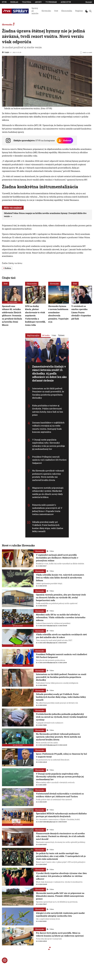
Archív (38, 2)
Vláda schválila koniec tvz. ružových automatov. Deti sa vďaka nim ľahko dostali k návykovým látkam (60, 577)
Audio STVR (66, 2)
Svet (56, 10)
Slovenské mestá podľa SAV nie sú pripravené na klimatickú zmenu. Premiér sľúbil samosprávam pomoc (60, 896)
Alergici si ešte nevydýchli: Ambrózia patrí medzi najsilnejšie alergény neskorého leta (60, 914)
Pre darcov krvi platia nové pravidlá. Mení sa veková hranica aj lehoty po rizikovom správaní (60, 934)
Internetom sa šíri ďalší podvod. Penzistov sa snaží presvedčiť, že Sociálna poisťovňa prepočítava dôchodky (48, 393)
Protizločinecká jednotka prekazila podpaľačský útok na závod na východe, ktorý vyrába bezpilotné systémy (61, 717)
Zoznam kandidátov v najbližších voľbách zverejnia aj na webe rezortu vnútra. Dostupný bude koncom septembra (48, 427)
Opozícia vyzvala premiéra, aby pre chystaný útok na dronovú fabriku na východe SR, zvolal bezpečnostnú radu (61, 597)
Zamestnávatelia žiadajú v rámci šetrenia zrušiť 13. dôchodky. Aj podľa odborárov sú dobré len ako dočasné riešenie (49, 373)
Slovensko (46, 10)
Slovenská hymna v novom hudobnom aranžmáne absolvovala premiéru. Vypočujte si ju (58, 314)
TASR (6, 52)
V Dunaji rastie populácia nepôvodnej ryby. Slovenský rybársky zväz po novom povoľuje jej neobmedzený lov (48, 444)
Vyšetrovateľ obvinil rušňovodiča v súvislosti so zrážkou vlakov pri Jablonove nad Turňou (60, 795)
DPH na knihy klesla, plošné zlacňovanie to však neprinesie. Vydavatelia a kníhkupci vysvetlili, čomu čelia (35, 315)
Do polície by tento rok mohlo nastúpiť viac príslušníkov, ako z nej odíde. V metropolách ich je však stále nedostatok (61, 856)
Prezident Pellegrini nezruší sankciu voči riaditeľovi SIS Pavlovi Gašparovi (49, 459)
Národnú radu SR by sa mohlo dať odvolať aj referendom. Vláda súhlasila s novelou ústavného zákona (60, 617)
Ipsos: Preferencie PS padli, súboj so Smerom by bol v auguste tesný (61, 755)
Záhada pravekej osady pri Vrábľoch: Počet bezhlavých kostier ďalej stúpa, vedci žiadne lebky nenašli (47, 527)
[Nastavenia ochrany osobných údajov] (4, 960)
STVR (4, 2)
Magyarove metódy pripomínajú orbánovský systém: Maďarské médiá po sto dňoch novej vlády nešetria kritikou (48, 492)
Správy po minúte (35, 11)
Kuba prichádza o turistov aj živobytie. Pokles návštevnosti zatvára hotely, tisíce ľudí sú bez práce (47, 410)
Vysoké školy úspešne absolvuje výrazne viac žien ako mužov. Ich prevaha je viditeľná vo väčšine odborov (61, 876)
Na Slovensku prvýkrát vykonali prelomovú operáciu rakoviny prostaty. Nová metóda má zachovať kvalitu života (48, 475)
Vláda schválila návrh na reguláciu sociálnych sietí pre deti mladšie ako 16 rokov (61, 636)
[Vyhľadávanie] (90, 11)
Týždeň (61, 335)
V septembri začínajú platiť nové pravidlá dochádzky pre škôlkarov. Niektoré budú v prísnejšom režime (57, 557)
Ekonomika (66, 10)
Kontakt (89, 2)
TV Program (51, 2)
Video (51, 551)
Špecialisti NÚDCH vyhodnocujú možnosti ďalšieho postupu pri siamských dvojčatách (61, 815)
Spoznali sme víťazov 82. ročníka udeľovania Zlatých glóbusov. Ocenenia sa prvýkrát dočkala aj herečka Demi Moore (12, 315)
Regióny (79, 10)
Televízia (26, 2)
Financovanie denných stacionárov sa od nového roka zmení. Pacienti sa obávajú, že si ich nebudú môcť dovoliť (60, 836)
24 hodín (46, 335)
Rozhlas (14, 2)
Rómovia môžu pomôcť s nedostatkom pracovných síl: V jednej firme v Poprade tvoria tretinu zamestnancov (47, 509)
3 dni (54, 335)
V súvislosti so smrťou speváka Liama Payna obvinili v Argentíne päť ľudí (81, 312)
